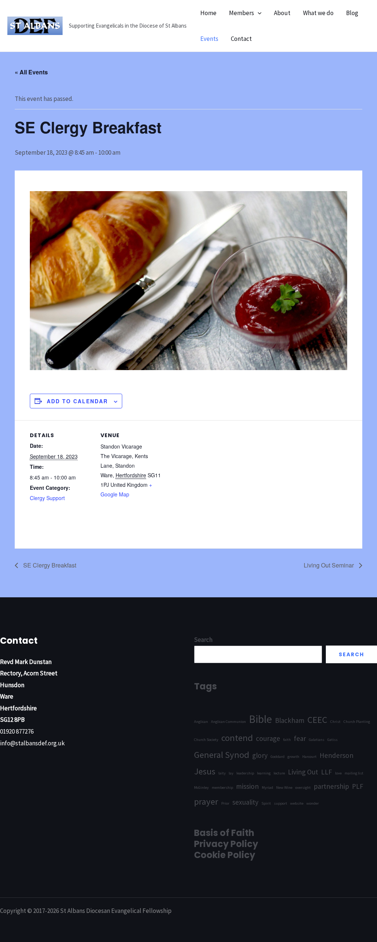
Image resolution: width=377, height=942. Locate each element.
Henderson (336, 755)
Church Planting (356, 721)
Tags (205, 686)
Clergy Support (47, 498)
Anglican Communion (228, 721)
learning (264, 773)
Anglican (201, 721)
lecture (279, 773)
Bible (260, 719)
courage (268, 738)
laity (222, 773)
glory (260, 755)
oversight (303, 787)
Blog (352, 13)
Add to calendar (77, 401)
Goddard (278, 756)
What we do (318, 13)
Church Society (206, 739)
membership (222, 787)
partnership (331, 786)
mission (247, 786)
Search (351, 654)
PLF (357, 786)
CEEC (317, 719)
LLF (326, 771)
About (282, 13)
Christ (335, 721)
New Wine (284, 787)
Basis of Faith (224, 833)
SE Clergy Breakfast (49, 565)
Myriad (267, 787)
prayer (206, 801)
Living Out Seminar (329, 565)
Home (208, 13)
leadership (245, 773)
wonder (312, 803)
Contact (241, 39)
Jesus (204, 771)
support (280, 803)
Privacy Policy (226, 844)
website (296, 803)
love (338, 773)
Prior (225, 803)
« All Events (31, 72)
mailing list (354, 773)
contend (237, 738)
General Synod (221, 754)
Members (241, 13)
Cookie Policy (224, 855)
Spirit (266, 803)
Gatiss (332, 739)
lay (231, 773)
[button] (257, 13)
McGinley (201, 787)
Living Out (303, 771)
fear (300, 738)
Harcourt (309, 756)
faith (287, 739)
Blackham (289, 720)
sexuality (245, 802)
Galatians (316, 739)
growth (293, 756)
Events (209, 39)
